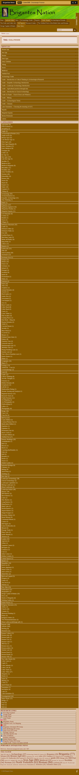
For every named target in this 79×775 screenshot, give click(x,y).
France (4, 264)
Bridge (4, 700)
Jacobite (4, 161)
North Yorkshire (27, 762)
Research (4, 631)
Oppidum (4, 426)
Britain (4, 261)
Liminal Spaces (6, 558)
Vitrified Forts (22, 764)
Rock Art (4, 565)
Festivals (4, 281)
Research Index (31, 23)
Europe (4, 260)
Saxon (39, 67)
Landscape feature (7, 489)
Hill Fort (4, 418)
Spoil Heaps (5, 685)
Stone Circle (5, 569)
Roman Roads (6, 654)
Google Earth (7, 714)
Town (3, 220)
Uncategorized (6, 696)
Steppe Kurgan (6, 513)
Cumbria (4, 758)
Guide (3, 374)
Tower (4, 461)
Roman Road (6, 652)
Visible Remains (7, 398)
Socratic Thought (7, 378)
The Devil (5, 582)
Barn (3, 443)
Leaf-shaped (5, 300)
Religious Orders (7, 617)
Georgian (4, 150)
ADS (4, 725)
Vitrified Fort (39, 73)
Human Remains (7, 322)
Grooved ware (6, 343)
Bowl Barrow (6, 495)
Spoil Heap (5, 471)
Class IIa (4, 415)
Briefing (4, 628)
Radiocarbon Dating (8, 389)
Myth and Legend (7, 576)
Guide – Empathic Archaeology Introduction (39, 83)
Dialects (4, 246)
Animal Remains (7, 290)
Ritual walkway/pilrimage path (11, 622)
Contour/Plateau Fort (8, 422)
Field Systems (6, 126)
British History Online (10, 739)
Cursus (4, 521)
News (3, 596)
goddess (47, 758)
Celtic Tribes (5, 672)
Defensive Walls (7, 231)
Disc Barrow (6, 500)
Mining (4, 469)
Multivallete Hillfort (8, 424)
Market (4, 561)
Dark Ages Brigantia (8, 144)
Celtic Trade (5, 669)
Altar (3, 285)
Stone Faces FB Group (10, 730)
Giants (4, 580)
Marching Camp (7, 237)
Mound (4, 528)
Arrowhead (5, 298)
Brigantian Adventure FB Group (13, 727)
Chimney (4, 467)
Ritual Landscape (7, 487)
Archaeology (5, 194)
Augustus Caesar (7, 545)
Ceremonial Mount (7, 519)
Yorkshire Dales (53, 764)
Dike (3, 250)
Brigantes (5, 674)
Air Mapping (6, 400)
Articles (4, 626)
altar (8, 754)
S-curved (4, 332)
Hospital (4, 456)
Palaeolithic (5, 176)
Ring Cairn (5, 506)
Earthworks (5, 248)
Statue (3, 358)
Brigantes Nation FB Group (11, 741)
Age (3, 754)
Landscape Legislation (8, 483)
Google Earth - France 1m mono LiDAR (15, 743)
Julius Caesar (6, 554)
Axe (3, 303)
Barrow (4, 491)
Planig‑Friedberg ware (8, 350)
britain (5, 756)
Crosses (4, 611)
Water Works (5, 698)
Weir (3, 705)
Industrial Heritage (7, 465)
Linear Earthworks (7, 526)
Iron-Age (4, 476)
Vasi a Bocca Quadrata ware (10, 354)
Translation (5, 687)
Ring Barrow (6, 504)
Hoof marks (5, 294)
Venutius (9, 764)
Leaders (4, 539)
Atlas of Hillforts (8, 735)
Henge (4, 411)
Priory (3, 615)
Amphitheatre (6, 441)
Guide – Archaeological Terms (11, 101)
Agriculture (5, 124)
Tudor (3, 187)
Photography (6, 408)
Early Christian (39, 61)
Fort (3, 233)
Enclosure (5, 254)
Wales (3, 279)
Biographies (5, 591)
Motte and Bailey (7, 239)
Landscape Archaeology (9, 478)
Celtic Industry (6, 665)
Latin (3, 691)
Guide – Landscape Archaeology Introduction (39, 86)
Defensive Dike (6, 229)
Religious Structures (8, 605)
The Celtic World (7, 659)
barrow (43, 754)
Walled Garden (6, 463)
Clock (3, 311)
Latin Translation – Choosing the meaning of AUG (17, 107)
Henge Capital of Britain (8, 26)
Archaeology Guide (27, 20)
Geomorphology (7, 369)
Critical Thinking (7, 376)
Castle (3, 226)
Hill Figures (21, 23)
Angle (3, 131)
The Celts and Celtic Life (8, 23)
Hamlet (4, 218)
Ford (3, 702)
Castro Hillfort (6, 420)
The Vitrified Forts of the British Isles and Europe (53, 23)
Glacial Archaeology (8, 480)
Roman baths (6, 637)
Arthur (4, 543)
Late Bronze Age (7, 139)
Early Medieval (6, 148)
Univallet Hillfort (7, 435)
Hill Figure (5, 524)
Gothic (4, 152)
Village (4, 222)
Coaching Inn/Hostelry (9, 450)
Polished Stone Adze (8, 337)
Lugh (3, 663)
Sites (17, 20)
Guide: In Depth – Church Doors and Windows (16, 94)
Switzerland (5, 276)
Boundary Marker (7, 515)
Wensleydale (31, 764)
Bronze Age (39, 49)
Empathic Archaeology (9, 198)
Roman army (6, 635)
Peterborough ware (7, 345)
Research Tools (6, 396)
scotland (57, 763)
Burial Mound (6, 517)
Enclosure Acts (6, 257)
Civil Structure (6, 214)
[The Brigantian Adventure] (77, 771)
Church (4, 609)
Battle (3, 202)
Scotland (4, 272)
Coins (3, 682)
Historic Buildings (7, 439)
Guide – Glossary (7, 104)
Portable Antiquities (9, 737)
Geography (5, 361)
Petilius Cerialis (6, 556)
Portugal (4, 270)
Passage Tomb (6, 530)
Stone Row (5, 574)
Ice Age (4, 155)
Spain (3, 274)
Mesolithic (5, 167)
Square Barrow (6, 510)
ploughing (5, 129)
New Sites (20, 26)
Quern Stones (6, 356)
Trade (3, 678)
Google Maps (7, 716)
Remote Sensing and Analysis (11, 391)
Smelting (4, 474)
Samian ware (6, 352)
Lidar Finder (7, 718)
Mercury (4, 643)
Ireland (4, 268)
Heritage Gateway (8, 732)
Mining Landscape (7, 485)
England (22, 758)
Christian (50, 756)
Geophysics (5, 385)
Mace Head (5, 330)
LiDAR (4, 387)
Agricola (4, 541)
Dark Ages (39, 58)
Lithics (4, 406)
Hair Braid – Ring (7, 320)
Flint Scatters (6, 315)
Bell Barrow (5, 493)
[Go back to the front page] (39, 12)
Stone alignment (6, 567)
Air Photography (7, 402)
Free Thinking (6, 200)
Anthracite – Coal (7, 367)
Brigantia (4, 205)
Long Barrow (6, 502)
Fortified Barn (6, 235)
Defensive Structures (8, 224)
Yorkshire (41, 764)
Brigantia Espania (7, 113)
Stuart (3, 183)
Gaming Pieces (6, 318)
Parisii (3, 676)
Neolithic (4, 170)
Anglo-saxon (6, 135)
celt (36, 756)
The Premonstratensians (9, 619)
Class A (4, 243)
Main (2, 20)
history (7, 760)
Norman (4, 174)
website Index (10, 20)
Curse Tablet (5, 313)
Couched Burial (6, 326)
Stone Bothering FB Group (11, 729)
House (4, 458)
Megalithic (5, 563)
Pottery (4, 339)
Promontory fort (6, 430)
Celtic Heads (46, 20)
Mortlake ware (6, 347)
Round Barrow (6, 508)
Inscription (5, 689)
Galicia (39, 119)
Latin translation (7, 693)
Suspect (4, 185)
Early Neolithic (6, 172)
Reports (37, 20)
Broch (3, 448)
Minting (4, 680)
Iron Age (39, 52)
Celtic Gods (5, 661)
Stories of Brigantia (7, 598)
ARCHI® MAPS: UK (10, 734)
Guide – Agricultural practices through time (39, 89)
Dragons (4, 578)
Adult (3, 324)
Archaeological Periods (58, 20)
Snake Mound (6, 534)
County (4, 215)
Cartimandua (30, 756)
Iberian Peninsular (7, 116)
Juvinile (4, 328)
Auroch (4, 292)
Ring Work (5, 241)
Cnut (3, 552)
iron (20, 760)
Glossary (4, 381)
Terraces (4, 536)
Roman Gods (6, 641)
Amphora (4, 288)
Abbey (4, 607)
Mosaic (4, 335)
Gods (3, 372)
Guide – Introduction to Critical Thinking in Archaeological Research (39, 79)
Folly (3, 452)
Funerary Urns (6, 341)
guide (55, 758)
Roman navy (5, 646)
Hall (3, 454)
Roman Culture (6, 633)
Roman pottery (6, 648)
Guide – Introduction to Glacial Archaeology (15, 91)
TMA (5, 720)
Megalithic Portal (8, 721)
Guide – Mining (39, 98)
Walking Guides (6, 600)
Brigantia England (7, 207)
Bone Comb (5, 305)
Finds (3, 283)
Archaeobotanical (7, 196)
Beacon (4, 445)
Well (3, 707)
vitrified (15, 764)
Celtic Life (5, 667)
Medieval (39, 70)
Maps (3, 363)
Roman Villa (5, 656)
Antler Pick (5, 296)
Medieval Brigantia (7, 165)
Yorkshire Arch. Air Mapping (12, 723)
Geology (4, 365)
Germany (4, 266)
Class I (4, 413)
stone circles (5, 571)
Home (3, 33)
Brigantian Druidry (7, 209)
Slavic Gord (5, 432)
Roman (39, 55)
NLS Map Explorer (9, 713)
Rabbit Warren (6, 602)
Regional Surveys (7, 393)
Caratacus (5, 549)
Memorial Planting (7, 613)
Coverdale (68, 756)
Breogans (4, 547)
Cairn (3, 498)
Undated (4, 189)
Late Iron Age (6, 159)
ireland (14, 760)
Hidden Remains (7, 383)
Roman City (5, 639)
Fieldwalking (6, 404)
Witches (4, 584)
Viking (39, 64)
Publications (5, 589)
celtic (42, 756)
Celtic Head (5, 307)
